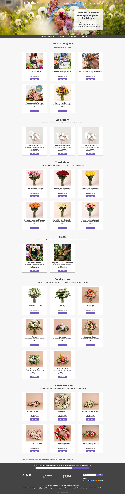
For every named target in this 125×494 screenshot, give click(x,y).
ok (100, 474)
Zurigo (73, 484)
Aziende (74, 3)
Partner (64, 474)
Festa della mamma (67, 475)
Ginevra (66, 484)
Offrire (35, 79)
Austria (65, 485)
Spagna (68, 485)
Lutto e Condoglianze (67, 476)
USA (71, 485)
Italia (62, 485)
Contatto (100, 3)
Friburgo (62, 484)
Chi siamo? (92, 3)
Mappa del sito (45, 477)
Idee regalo (65, 477)
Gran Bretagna (76, 485)
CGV (43, 474)
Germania (58, 485)
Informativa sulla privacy (47, 475)
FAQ (43, 476)
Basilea (55, 484)
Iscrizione (81, 468)
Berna (59, 484)
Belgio (54, 485)
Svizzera (50, 485)
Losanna (70, 484)
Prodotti (67, 3)
